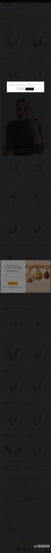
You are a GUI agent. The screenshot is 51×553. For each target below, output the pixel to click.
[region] (25, 87)
